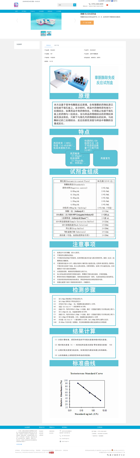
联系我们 (64, 427)
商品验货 (41, 431)
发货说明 (41, 433)
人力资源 (58, 11)
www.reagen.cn (65, 441)
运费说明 (41, 435)
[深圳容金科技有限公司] (16, 5)
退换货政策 (51, 431)
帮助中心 (52, 427)
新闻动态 (50, 11)
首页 (16, 11)
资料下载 (56, 45)
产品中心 (32, 11)
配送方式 (41, 427)
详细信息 (48, 45)
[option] (46, 21)
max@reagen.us (65, 438)
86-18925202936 (66, 435)
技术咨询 (51, 433)
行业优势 (41, 11)
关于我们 (24, 11)
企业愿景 (27, 427)
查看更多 (18, 444)
